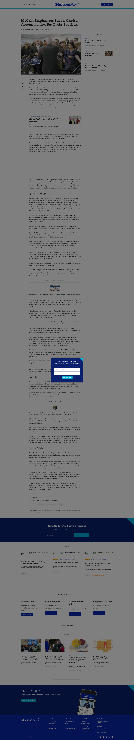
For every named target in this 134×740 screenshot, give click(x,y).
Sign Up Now (67, 377)
